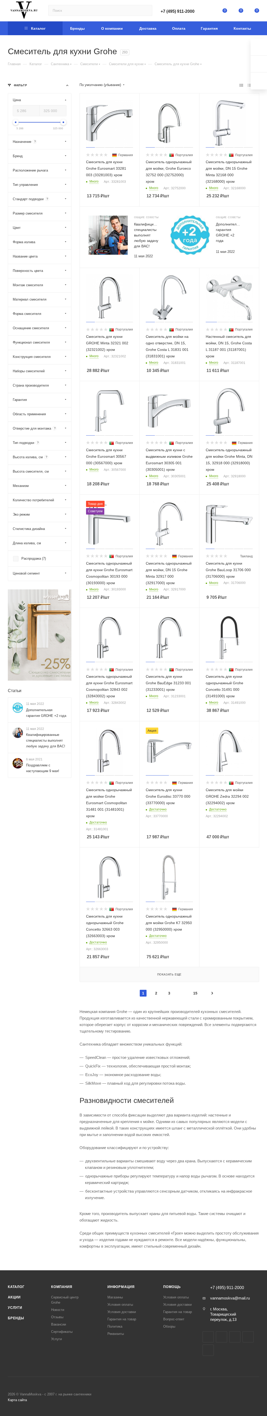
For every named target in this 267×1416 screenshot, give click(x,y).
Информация (121, 1287)
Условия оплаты (120, 1305)
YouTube (234, 1336)
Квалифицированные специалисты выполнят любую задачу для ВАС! (45, 740)
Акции (14, 1297)
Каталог (16, 1287)
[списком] (249, 85)
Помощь (172, 1287)
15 (195, 993)
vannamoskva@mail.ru (230, 1298)
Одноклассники (248, 1336)
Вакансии (58, 1324)
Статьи (14, 690)
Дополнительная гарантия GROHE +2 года (46, 713)
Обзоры (169, 1326)
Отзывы (57, 1317)
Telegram (221, 1336)
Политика (114, 1326)
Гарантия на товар (121, 1319)
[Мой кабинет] (209, 11)
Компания (61, 1287)
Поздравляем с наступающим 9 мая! (42, 768)
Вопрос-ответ (173, 1319)
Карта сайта (17, 1400)
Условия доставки (121, 1312)
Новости (57, 1310)
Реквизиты (115, 1334)
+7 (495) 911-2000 (178, 11)
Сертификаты (61, 1332)
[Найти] (145, 10)
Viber (208, 1350)
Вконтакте (208, 1336)
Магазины (115, 1297)
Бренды (16, 1318)
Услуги (15, 1308)
